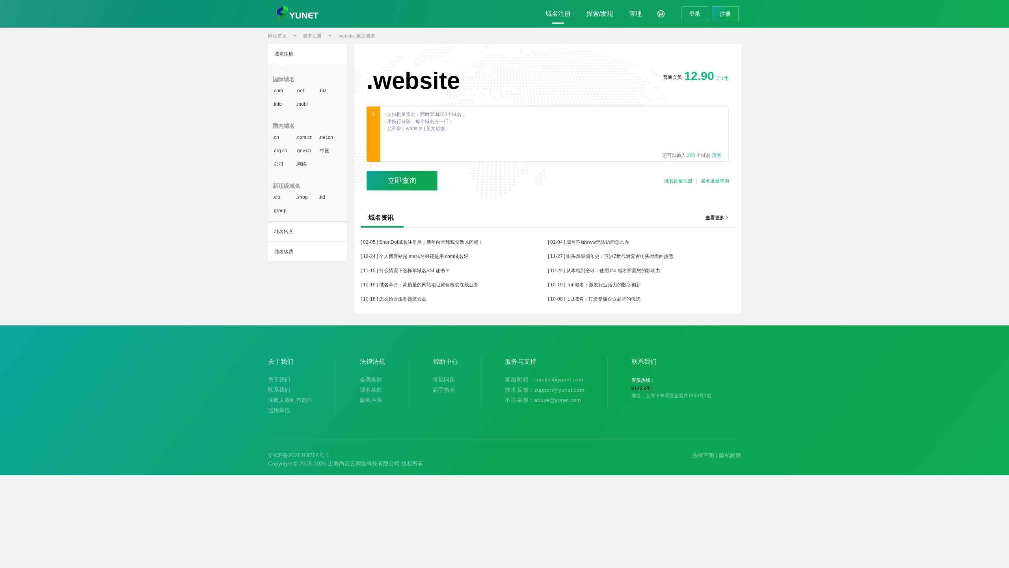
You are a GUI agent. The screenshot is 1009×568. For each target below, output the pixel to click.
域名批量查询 (715, 181)
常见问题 (444, 379)
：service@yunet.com (544, 379)
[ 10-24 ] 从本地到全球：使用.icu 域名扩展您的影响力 (604, 270)
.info (277, 104)
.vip (276, 197)
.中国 (324, 150)
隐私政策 (730, 455)
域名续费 (283, 251)
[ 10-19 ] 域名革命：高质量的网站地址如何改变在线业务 (419, 285)
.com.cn (304, 137)
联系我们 (279, 390)
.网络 (301, 164)
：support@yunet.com (545, 390)
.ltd (322, 197)
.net (300, 90)
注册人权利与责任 (290, 400)
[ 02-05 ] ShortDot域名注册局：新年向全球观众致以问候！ (422, 242)
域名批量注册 (678, 181)
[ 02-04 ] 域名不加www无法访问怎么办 (588, 242)
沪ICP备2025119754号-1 (299, 455)
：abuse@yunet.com (543, 400)
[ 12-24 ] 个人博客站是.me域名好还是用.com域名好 (414, 256)
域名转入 (283, 231)
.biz (322, 90)
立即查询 (402, 181)
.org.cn (280, 150)
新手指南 (444, 390)
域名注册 (558, 13)
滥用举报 (279, 410)
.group (280, 210)
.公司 (278, 164)
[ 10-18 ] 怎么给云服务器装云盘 (393, 299)
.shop (302, 197)
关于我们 (279, 379)
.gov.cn (303, 150)
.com (278, 90)
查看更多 (717, 217)
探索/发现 (599, 13)
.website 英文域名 (356, 36)
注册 (725, 14)
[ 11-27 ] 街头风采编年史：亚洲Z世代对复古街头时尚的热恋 (610, 256)
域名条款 (371, 390)
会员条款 (371, 379)
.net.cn (326, 137)
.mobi (302, 104)
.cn (276, 137)
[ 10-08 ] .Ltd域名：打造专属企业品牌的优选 (594, 299)
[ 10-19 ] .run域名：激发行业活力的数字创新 (594, 285)
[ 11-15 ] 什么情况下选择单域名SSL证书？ (405, 270)
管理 (635, 13)
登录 (694, 14)
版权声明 (371, 400)
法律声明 (703, 455)
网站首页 (277, 36)
